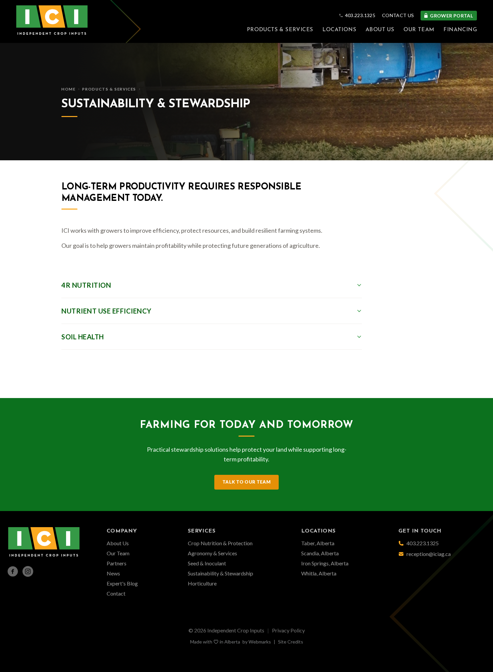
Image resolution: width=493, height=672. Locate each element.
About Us (380, 30)
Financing (460, 30)
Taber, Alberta (317, 543)
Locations (339, 30)
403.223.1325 (360, 15)
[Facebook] (12, 571)
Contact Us (398, 15)
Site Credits (290, 642)
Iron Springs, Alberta (324, 563)
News (113, 573)
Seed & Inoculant (207, 563)
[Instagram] (27, 571)
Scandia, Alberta (320, 553)
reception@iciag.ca (428, 554)
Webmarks (260, 642)
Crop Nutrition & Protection (220, 543)
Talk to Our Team (246, 482)
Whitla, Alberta (318, 573)
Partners (116, 563)
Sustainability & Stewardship (220, 573)
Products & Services (280, 30)
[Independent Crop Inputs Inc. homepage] (52, 21)
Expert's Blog (122, 583)
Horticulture (202, 583)
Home (68, 89)
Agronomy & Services (212, 553)
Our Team (418, 30)
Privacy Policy (288, 630)
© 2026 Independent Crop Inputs (226, 630)
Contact (116, 593)
